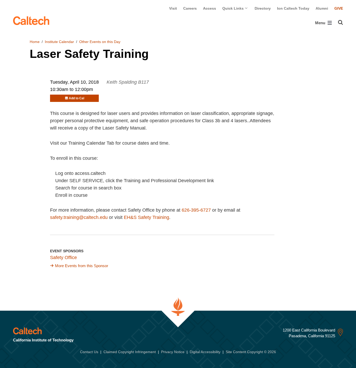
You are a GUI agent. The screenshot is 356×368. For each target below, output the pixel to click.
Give (338, 8)
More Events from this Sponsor (81, 265)
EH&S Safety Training (146, 217)
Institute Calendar (59, 42)
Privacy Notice (173, 352)
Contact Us (89, 352)
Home (35, 42)
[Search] (340, 22)
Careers (190, 8)
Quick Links (233, 8)
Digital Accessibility (205, 352)
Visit (173, 8)
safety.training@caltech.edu (79, 217)
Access (209, 8)
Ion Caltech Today (293, 8)
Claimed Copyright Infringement (129, 352)
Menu (320, 23)
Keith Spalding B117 (128, 82)
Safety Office (63, 257)
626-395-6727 (196, 210)
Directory (263, 8)
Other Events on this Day (99, 42)
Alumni (322, 8)
